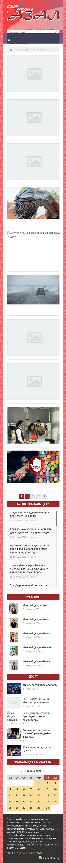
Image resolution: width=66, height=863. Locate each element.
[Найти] (56, 32)
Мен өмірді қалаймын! (37, 647)
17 (55, 795)
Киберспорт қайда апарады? (40, 685)
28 (31, 807)
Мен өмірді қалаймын (36, 605)
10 (55, 789)
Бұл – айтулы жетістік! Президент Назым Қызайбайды (36, 716)
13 (24, 795)
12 (17, 795)
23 (47, 801)
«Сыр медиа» (28, 852)
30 (47, 807)
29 (38, 807)
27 (24, 807)
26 (17, 807)
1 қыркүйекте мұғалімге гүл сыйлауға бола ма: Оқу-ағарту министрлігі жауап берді (29, 569)
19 (17, 801)
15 (38, 795)
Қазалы (33, 16)
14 (31, 795)
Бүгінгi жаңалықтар (33, 504)
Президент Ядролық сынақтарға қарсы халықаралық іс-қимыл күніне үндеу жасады (30, 549)
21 (31, 801)
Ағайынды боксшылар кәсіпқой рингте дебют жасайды (37, 733)
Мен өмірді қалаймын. (37, 619)
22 (38, 801)
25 (10, 807)
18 (10, 801)
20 (24, 801)
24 (55, 801)
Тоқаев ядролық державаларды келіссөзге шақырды (30, 514)
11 (10, 795)
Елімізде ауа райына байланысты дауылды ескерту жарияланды (31, 530)
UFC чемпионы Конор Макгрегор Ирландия (36, 700)
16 (47, 795)
